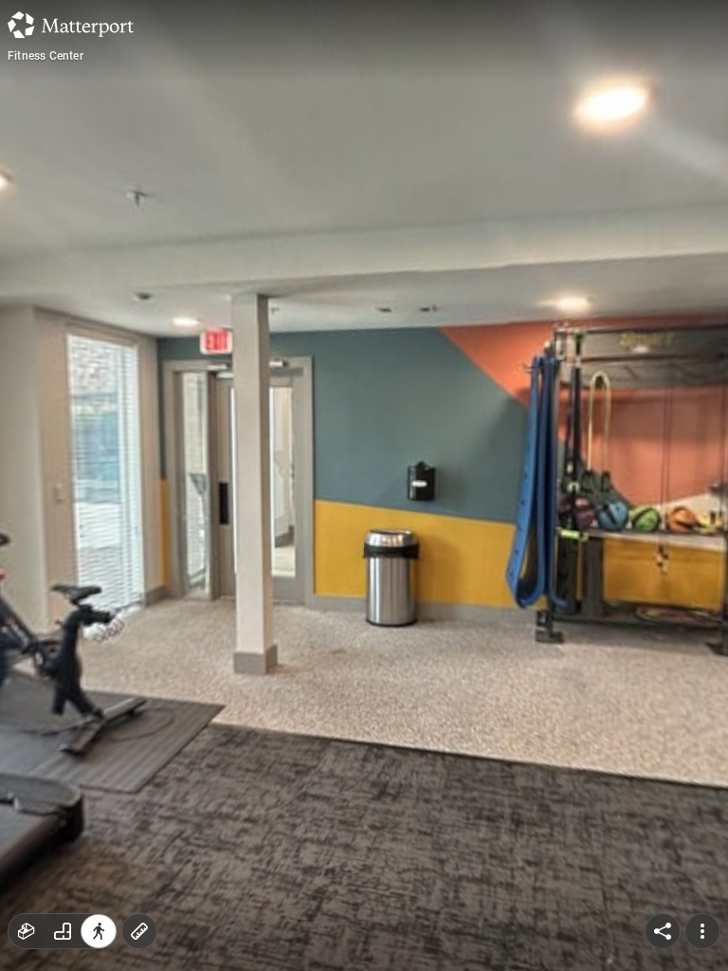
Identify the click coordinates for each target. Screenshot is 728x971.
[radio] (27, 931)
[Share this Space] (663, 931)
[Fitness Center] (364, 485)
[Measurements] (139, 931)
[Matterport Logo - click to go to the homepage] (70, 25)
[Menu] (702, 931)
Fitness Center (45, 56)
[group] (63, 931)
